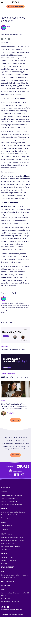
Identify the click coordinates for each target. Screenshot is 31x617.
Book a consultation (15, 6)
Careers (3, 560)
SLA (22, 612)
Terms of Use (16, 612)
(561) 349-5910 (5, 585)
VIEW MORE (15, 420)
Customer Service (6, 526)
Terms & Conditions (6, 612)
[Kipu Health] (15, 2)
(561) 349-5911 (5, 598)
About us (4, 553)
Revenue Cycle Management (9, 501)
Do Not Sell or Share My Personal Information (12, 614)
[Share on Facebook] (2, 39)
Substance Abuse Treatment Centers (12, 537)
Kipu (8, 26)
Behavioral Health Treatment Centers (12, 540)
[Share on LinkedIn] (9, 39)
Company (4, 557)
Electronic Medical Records (9, 498)
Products (4, 492)
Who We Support (6, 534)
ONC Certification (6, 549)
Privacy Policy (19, 609)
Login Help (4, 563)
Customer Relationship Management (12, 495)
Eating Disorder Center (8, 543)
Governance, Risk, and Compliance (11, 504)
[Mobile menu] (2, 2)
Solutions (4, 508)
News (11, 557)
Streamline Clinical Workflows (10, 515)
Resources (13, 560)
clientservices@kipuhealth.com (10, 601)
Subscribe (15, 455)
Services (3, 522)
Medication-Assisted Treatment (11, 546)
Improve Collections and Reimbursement (13, 512)
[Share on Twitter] (6, 39)
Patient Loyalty (5, 518)
